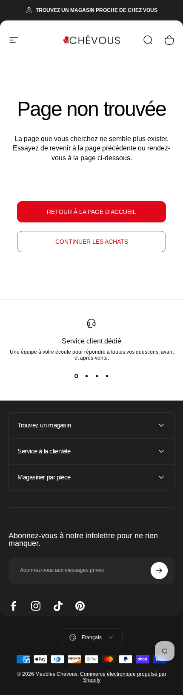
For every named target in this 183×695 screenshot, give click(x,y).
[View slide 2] (86, 376)
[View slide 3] (97, 376)
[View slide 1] (76, 376)
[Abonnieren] (159, 570)
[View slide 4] (107, 376)
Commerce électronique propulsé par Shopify (123, 677)
